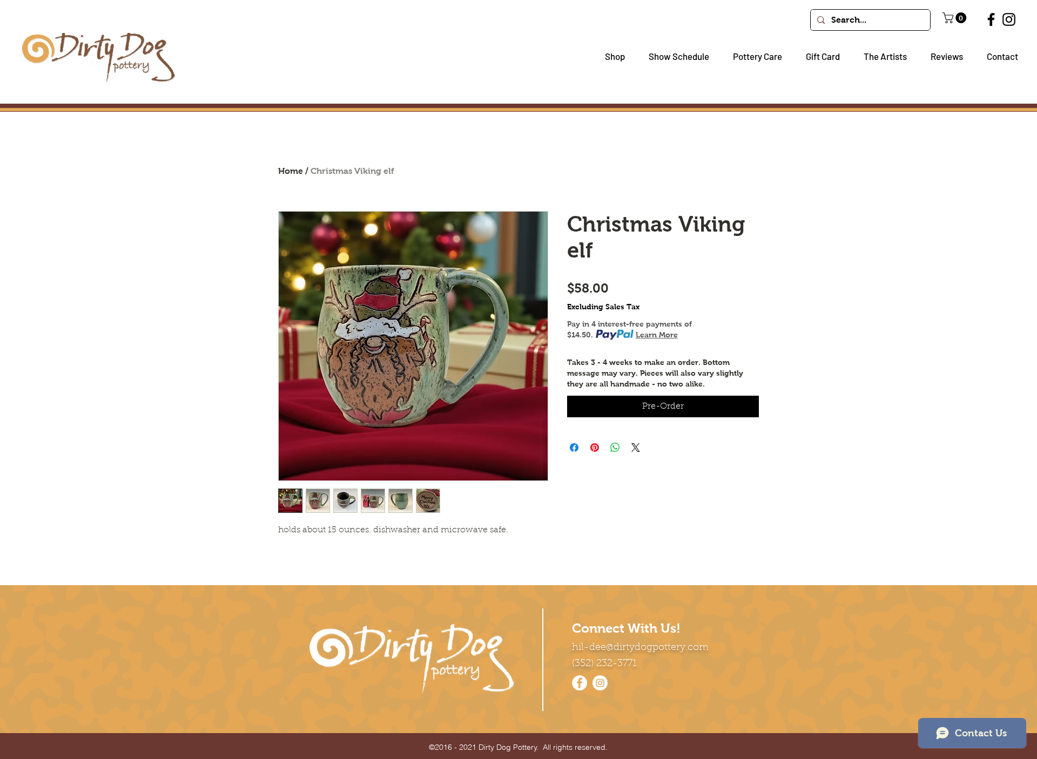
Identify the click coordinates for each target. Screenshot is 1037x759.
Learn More (657, 334)
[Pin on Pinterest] (594, 447)
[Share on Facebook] (574, 447)
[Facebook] (991, 19)
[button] (611, 56)
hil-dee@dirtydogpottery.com (640, 648)
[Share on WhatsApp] (615, 447)
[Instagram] (1009, 19)
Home (290, 170)
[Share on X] (635, 447)
